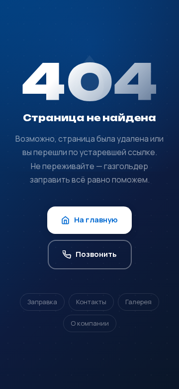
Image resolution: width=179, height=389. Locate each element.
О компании (90, 323)
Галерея (138, 301)
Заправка (42, 301)
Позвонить (96, 254)
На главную (96, 219)
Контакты (91, 301)
